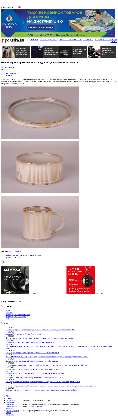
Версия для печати (8, 67)
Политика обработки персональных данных (11, 405)
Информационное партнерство (18, 315)
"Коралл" (14, 79)
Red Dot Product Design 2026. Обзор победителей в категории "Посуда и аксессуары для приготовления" (47, 357)
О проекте (10, 398)
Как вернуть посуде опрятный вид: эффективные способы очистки (32, 361)
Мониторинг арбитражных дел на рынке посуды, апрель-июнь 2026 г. (33, 369)
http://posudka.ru (39, 406)
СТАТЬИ (53, 40)
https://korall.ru (15, 251)
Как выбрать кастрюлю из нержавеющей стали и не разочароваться (32, 353)
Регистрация (11, 7)
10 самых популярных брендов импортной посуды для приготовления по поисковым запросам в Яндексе (47, 365)
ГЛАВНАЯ (34, 40)
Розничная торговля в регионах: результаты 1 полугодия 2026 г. (31, 342)
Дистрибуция (11, 73)
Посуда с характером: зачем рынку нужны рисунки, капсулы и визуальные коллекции (39, 338)
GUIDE (114, 42)
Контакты (9, 313)
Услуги (8, 413)
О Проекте (10, 319)
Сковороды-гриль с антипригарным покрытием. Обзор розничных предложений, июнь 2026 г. (43, 382)
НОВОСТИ (44, 40)
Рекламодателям (12, 411)
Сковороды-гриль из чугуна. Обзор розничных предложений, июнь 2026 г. (35, 378)
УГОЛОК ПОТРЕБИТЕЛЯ (105, 40)
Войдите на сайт (12, 255)
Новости (9, 75)
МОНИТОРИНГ (65, 40)
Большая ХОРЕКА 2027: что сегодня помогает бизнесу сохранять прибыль (35, 373)
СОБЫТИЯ (77, 40)
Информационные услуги (16, 317)
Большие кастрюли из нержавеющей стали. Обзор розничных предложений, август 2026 (40, 330)
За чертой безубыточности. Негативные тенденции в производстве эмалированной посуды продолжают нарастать (51, 386)
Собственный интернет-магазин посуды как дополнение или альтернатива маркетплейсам (41, 390)
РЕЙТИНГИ (88, 40)
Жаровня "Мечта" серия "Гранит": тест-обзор (23, 334)
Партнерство (11, 400)
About (8, 311)
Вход (3, 7)
